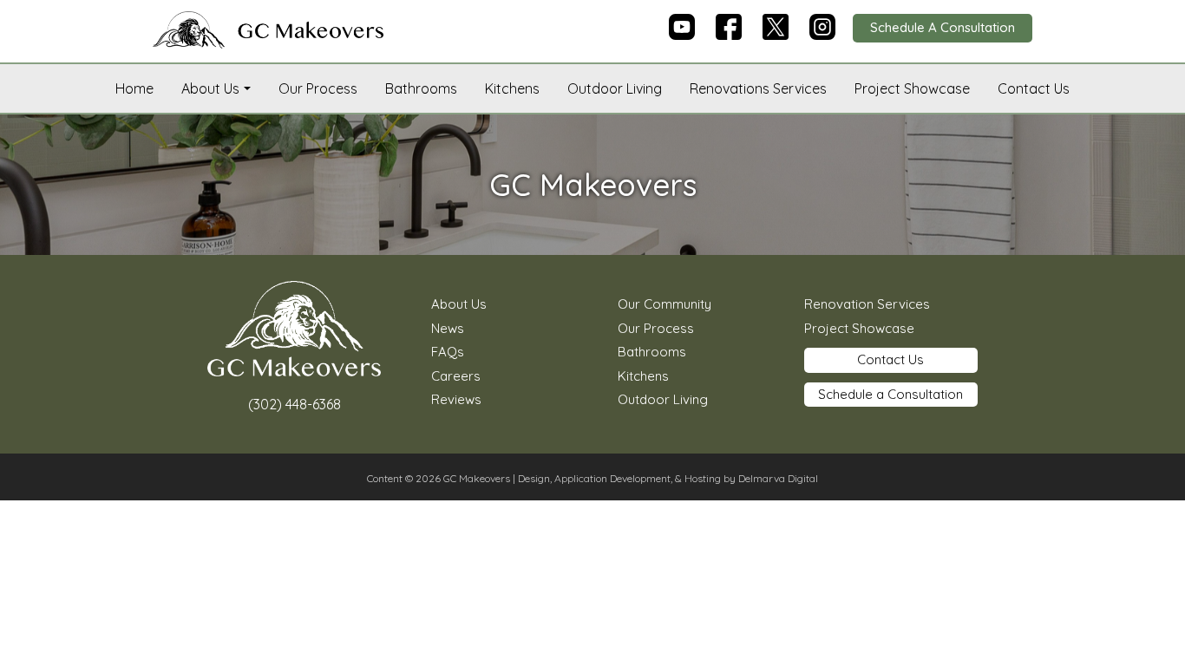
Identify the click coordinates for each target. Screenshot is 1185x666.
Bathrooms (421, 88)
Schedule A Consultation (942, 27)
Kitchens (512, 88)
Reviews (456, 399)
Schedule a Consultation (890, 394)
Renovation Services (867, 304)
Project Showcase (912, 88)
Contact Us (1034, 88)
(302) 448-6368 (294, 404)
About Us (210, 88)
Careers (456, 376)
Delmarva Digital (778, 478)
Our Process (317, 88)
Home (134, 88)
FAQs (447, 351)
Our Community (664, 304)
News (447, 328)
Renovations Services (758, 88)
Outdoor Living (614, 88)
